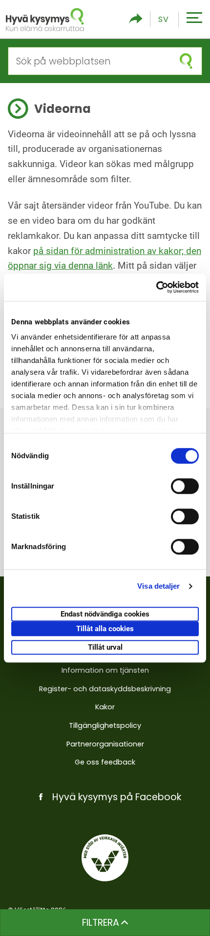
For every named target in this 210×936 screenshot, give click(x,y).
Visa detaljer (158, 586)
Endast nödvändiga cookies (105, 614)
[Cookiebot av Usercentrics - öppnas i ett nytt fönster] (156, 287)
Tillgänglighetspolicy (105, 725)
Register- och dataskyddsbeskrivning (105, 689)
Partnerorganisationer (105, 744)
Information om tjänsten (105, 670)
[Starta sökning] (186, 61)
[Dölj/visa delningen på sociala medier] (135, 19)
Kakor (105, 707)
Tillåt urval (105, 647)
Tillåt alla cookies (105, 628)
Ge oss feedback (105, 762)
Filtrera (100, 922)
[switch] (185, 486)
